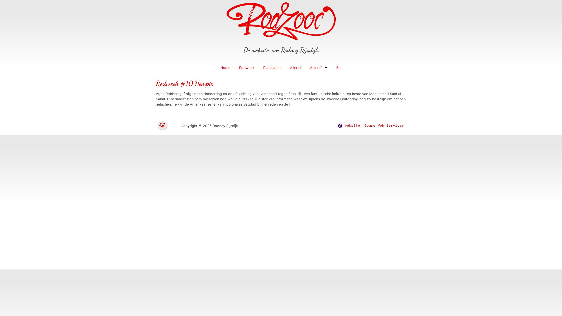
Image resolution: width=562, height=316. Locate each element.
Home (225, 67)
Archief (316, 67)
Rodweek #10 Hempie (184, 83)
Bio (339, 67)
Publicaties (272, 67)
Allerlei (295, 67)
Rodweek (246, 67)
